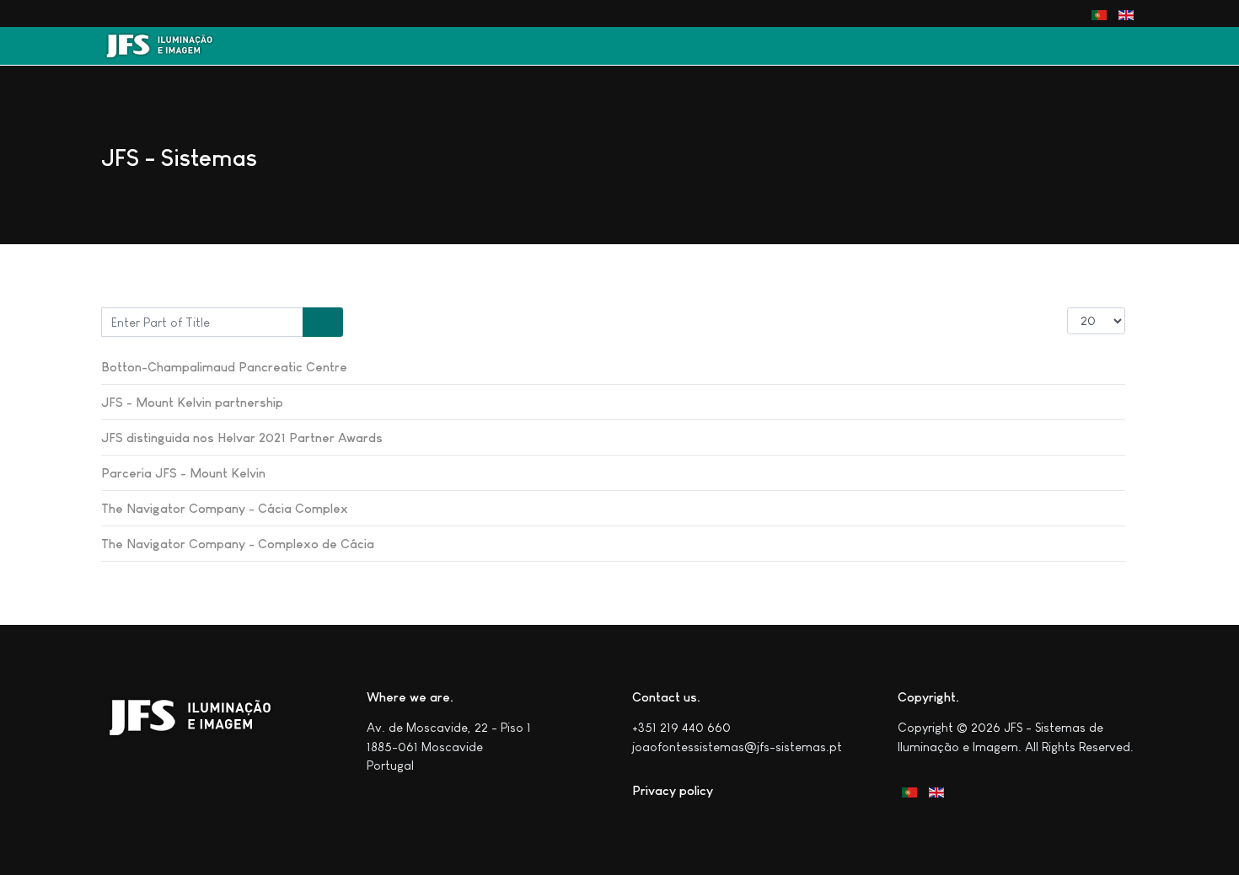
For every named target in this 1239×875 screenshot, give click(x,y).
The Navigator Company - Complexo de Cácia (237, 543)
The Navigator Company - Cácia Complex (224, 508)
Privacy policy (672, 790)
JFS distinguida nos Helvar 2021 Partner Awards (242, 437)
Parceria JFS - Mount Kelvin (183, 473)
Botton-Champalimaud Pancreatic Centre (224, 367)
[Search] (313, 322)
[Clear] (333, 322)
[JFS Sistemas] (167, 45)
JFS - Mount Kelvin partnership (192, 402)
